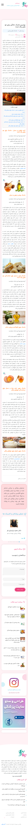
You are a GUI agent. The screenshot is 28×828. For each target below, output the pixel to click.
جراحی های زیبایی (10, 813)
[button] (19, 541)
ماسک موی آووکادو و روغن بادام (16, 120)
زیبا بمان (21, 31)
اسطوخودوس (17, 459)
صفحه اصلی (24, 813)
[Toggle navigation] (2, 4)
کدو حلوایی (22, 168)
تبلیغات (12, 817)
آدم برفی (3, 824)
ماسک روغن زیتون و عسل (18, 114)
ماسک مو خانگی (21, 479)
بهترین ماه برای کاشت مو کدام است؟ (16, 805)
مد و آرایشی (24, 817)
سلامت (25, 815)
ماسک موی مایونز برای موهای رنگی (16, 126)
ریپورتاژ (11, 820)
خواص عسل (11, 244)
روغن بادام (22, 344)
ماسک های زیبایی (12, 31)
